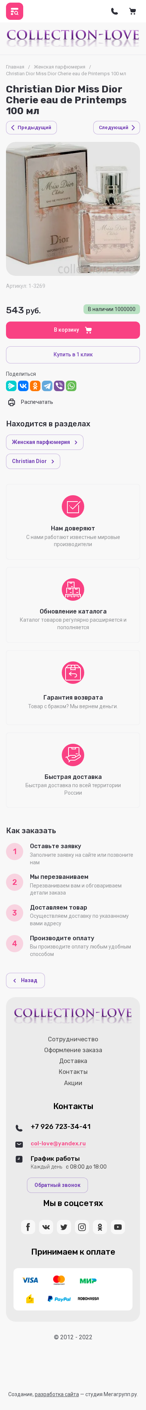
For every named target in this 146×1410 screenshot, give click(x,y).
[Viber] (59, 386)
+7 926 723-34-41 (61, 1127)
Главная (15, 67)
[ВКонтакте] (23, 386)
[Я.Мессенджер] (11, 386)
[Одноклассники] (35, 386)
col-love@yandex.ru (58, 1143)
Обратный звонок (57, 1185)
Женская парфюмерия (59, 67)
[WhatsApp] (71, 386)
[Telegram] (47, 386)
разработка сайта (57, 1394)
